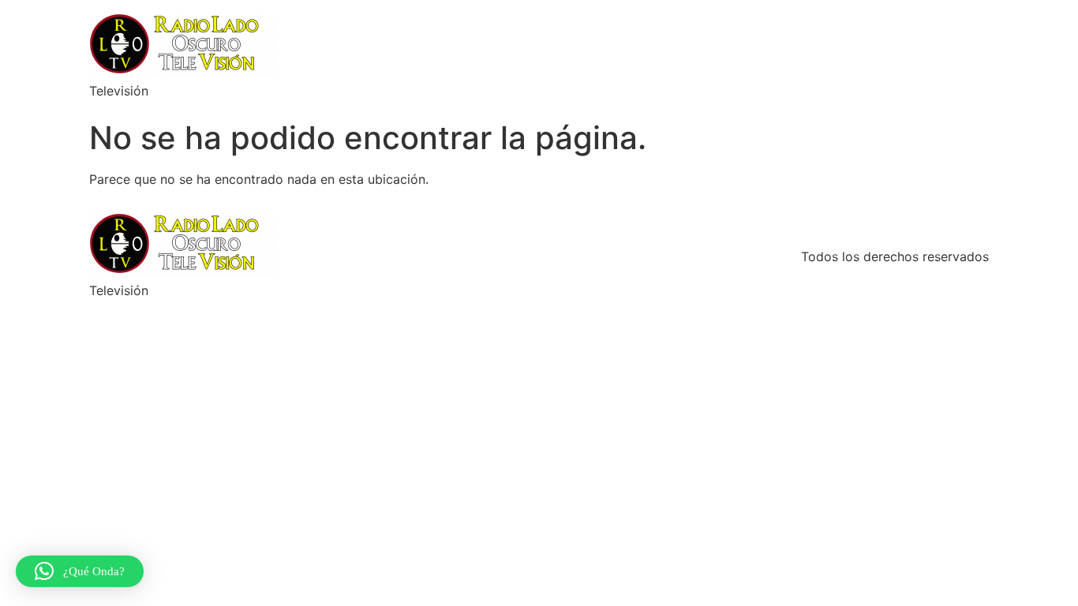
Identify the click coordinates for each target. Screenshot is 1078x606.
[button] (80, 571)
